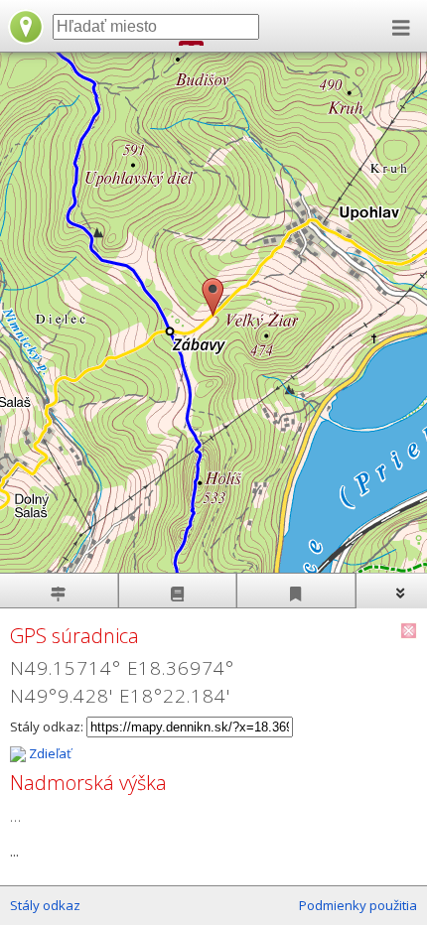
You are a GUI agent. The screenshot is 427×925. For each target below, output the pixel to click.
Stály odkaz (45, 905)
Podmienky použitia (358, 905)
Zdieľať (48, 753)
